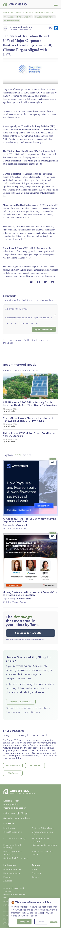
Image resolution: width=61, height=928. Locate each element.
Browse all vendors (12, 869)
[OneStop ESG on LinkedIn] (18, 813)
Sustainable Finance (44, 17)
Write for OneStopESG (20, 702)
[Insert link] (27, 324)
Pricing (6, 877)
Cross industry (11, 21)
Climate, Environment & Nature (38, 12)
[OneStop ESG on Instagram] (26, 813)
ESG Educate (35, 766)
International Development (44, 845)
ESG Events (13, 773)
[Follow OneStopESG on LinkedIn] (56, 28)
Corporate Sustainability (14, 838)
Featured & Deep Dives (42, 828)
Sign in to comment (43, 329)
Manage (53, 921)
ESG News (16, 12)
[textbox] (30, 311)
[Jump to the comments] (50, 28)
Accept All (24, 921)
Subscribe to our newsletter (17, 818)
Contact (35, 877)
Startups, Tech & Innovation (15, 858)
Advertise (7, 881)
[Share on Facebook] (38, 282)
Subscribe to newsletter (28, 633)
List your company (11, 873)
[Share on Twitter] (45, 282)
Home (6, 12)
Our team (36, 873)
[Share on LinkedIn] (52, 282)
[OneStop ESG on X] (22, 813)
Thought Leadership (12, 832)
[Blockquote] (36, 324)
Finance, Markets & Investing (17, 17)
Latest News (9, 828)
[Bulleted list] (32, 324)
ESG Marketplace (13, 766)
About (34, 869)
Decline (40, 921)
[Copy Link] (31, 282)
